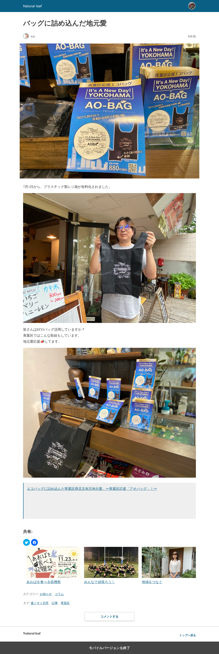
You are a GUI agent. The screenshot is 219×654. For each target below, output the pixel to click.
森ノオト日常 (40, 603)
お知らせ (46, 594)
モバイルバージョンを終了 (109, 648)
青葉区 (65, 603)
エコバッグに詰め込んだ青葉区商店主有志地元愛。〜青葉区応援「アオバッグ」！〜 (92, 488)
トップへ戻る (187, 635)
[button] (26, 542)
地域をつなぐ (152, 581)
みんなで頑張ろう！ (99, 581)
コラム (59, 594)
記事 (55, 603)
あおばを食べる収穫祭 (44, 581)
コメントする (109, 616)
